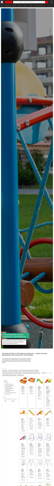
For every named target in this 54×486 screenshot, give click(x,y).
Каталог (14, 5)
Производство (8, 5)
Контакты (31, 5)
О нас (2, 5)
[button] (51, 2)
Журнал (19, 5)
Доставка (25, 5)
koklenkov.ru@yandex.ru (39, 5)
